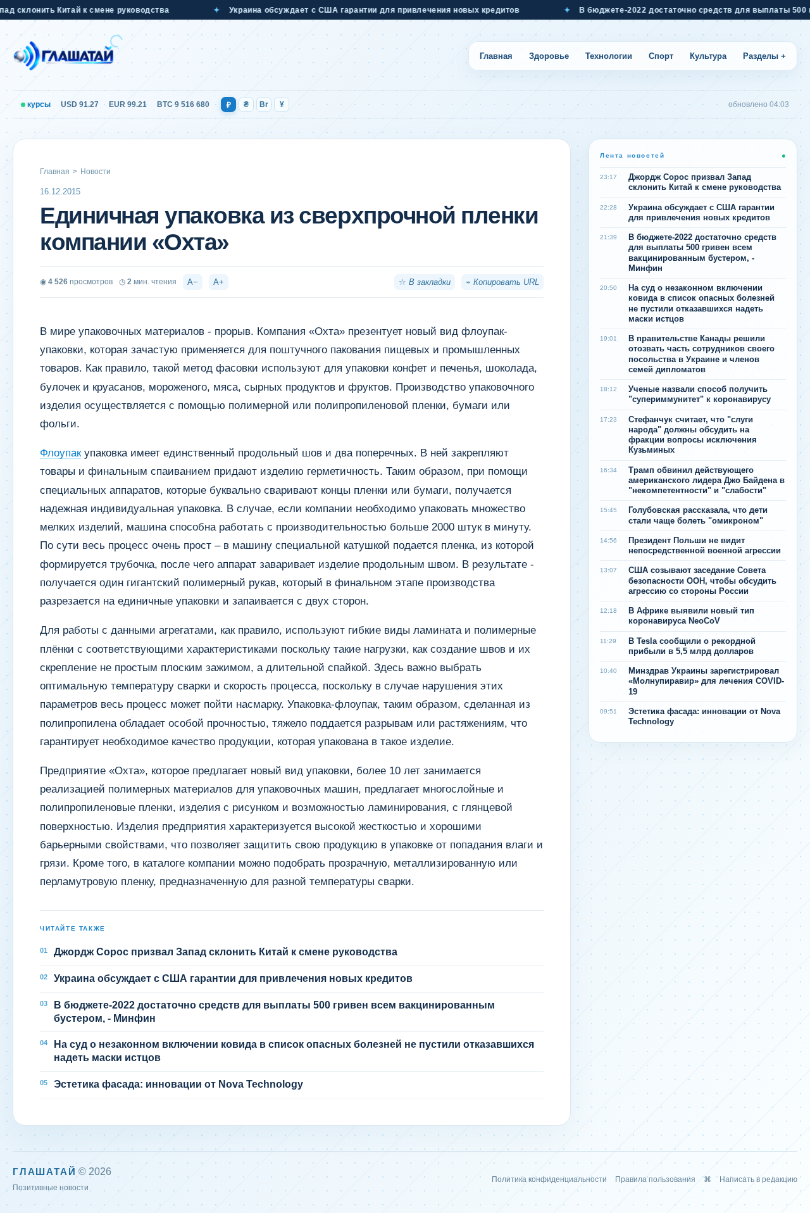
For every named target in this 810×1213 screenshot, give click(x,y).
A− (192, 282)
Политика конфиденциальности (549, 1179)
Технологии (608, 56)
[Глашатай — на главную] (68, 55)
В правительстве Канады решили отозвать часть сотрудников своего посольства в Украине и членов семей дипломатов (701, 354)
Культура (708, 56)
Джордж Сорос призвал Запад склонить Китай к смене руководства (225, 951)
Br (263, 104)
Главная (496, 56)
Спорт (661, 56)
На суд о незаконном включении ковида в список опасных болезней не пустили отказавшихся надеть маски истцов (294, 1051)
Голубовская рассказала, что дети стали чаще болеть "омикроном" (698, 515)
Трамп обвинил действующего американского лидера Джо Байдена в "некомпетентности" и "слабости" (706, 480)
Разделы (764, 56)
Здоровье (549, 56)
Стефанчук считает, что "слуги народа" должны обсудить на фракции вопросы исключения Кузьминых (692, 435)
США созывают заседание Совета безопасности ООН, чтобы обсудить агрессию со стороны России (702, 580)
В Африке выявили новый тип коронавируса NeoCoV (691, 615)
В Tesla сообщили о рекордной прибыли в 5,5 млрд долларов (692, 646)
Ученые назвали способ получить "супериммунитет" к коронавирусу (699, 394)
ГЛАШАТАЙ (44, 1171)
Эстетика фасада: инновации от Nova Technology (178, 1084)
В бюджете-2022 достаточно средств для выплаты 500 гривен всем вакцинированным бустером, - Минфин (274, 1012)
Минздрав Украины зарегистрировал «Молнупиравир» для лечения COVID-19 (706, 681)
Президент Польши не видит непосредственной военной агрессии (704, 545)
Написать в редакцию (758, 1179)
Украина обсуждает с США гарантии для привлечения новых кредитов (356, 10)
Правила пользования (655, 1179)
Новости (95, 171)
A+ (218, 282)
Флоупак (60, 453)
